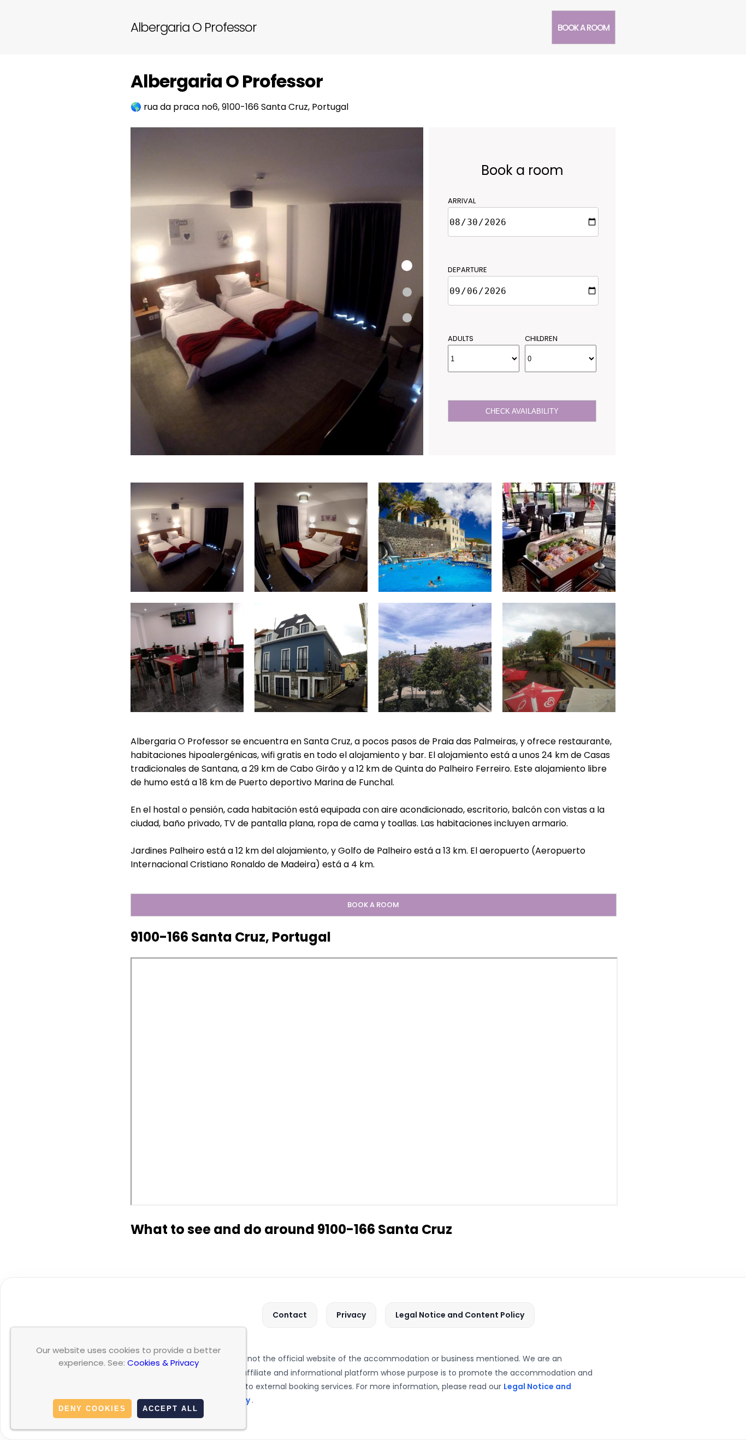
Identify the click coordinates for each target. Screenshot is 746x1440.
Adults (460, 338)
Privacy (351, 1314)
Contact (290, 1314)
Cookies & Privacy (163, 1362)
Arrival (462, 201)
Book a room (583, 27)
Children (541, 338)
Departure (467, 270)
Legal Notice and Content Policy (459, 1314)
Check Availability (522, 411)
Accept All (170, 1408)
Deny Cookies (92, 1408)
